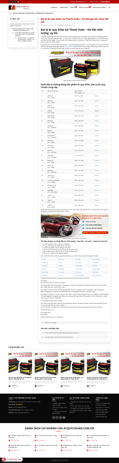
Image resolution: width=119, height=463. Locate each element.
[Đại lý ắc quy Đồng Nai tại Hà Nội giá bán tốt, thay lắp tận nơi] (20, 363)
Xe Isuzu (94, 266)
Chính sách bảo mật (101, 416)
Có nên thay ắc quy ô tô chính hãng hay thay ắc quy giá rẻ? (62, 333)
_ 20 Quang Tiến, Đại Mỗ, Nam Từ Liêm (59, 412)
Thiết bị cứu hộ (83, 7)
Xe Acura (61, 259)
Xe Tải (60, 275)
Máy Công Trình (96, 275)
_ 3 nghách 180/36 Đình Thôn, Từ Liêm (58, 404)
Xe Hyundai (79, 266)
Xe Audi (44, 259)
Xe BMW (78, 259)
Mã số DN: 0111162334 (102, 407)
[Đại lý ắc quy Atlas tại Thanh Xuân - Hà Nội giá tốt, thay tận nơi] (46, 363)
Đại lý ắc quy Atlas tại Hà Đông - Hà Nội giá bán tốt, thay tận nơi (72, 378)
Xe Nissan (78, 262)
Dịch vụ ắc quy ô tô (48, 25)
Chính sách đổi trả (101, 414)
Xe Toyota (61, 272)
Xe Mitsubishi (96, 269)
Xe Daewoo (45, 262)
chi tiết (97, 96)
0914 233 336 (41, 450)
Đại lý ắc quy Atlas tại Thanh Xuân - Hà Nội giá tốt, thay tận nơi (46, 378)
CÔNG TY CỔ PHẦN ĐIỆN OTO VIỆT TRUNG (103, 404)
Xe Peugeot (45, 272)
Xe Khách (44, 275)
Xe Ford (61, 266)
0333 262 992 (93, 450)
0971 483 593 (15, 440)
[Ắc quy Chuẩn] (19, 7)
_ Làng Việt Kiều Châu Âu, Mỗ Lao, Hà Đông (80, 402)
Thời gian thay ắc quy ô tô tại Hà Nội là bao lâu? (59, 337)
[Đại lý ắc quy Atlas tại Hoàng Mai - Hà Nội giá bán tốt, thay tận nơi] (98, 363)
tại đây (52, 310)
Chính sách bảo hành (101, 410)
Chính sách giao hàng (102, 412)
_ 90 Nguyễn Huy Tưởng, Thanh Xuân (80, 408)
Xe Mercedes (79, 269)
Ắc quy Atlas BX (69, 46)
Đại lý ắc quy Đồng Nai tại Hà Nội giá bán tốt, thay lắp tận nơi (20, 378)
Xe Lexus (44, 269)
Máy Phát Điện (80, 275)
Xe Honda (44, 266)
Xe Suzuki (78, 272)
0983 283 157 (15, 450)
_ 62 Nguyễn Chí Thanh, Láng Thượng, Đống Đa (80, 411)
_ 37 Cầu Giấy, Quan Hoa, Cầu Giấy (79, 406)
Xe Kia (60, 262)
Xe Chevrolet (96, 259)
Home (10, 13)
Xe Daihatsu (95, 262)
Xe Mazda (61, 269)
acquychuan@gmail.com (79, 1)
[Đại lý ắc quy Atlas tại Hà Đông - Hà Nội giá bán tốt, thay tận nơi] (72, 363)
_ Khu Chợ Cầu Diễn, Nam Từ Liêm (59, 408)
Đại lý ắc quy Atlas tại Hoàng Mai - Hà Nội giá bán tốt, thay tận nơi (97, 378)
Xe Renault (95, 272)
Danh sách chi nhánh (51, 322)
